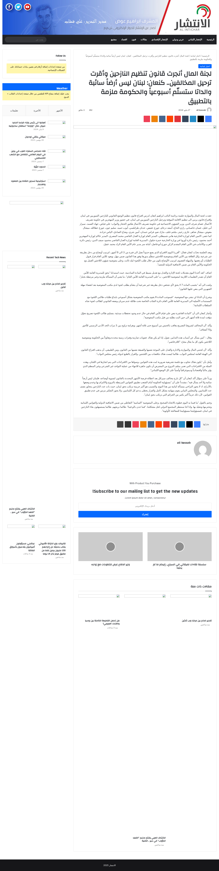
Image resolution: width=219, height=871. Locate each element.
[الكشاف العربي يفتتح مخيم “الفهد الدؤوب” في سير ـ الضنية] (145, 714)
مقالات (144, 39)
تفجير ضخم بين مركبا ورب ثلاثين (197, 621)
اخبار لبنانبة (195, 55)
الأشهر (59, 110)
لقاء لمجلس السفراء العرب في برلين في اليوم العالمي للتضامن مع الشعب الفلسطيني (27, 154)
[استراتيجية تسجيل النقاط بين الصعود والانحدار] (57, 185)
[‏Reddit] (170, 119)
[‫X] (201, 119)
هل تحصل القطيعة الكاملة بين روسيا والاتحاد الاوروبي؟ (102, 622)
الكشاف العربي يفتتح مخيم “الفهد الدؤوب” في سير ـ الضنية (149, 839)
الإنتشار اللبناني (195, 39)
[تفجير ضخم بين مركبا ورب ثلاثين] (191, 606)
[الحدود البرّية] (57, 171)
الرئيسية (210, 39)
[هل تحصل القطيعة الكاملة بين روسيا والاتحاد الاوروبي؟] (99, 606)
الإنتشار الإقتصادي (160, 39)
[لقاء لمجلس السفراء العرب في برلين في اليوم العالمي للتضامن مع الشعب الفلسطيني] (57, 155)
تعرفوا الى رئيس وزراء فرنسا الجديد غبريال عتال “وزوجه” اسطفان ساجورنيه (27, 124)
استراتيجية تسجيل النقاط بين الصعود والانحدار (28, 183)
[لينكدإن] (193, 119)
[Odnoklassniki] (154, 119)
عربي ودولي (178, 39)
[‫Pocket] (147, 119)
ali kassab (201, 110)
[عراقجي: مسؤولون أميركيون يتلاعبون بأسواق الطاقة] (21, 532)
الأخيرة (37, 110)
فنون (134, 39)
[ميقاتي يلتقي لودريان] (57, 141)
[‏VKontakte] (162, 119)
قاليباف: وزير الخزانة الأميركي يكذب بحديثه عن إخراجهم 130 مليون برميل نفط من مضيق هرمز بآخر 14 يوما (52, 549)
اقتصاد (124, 39)
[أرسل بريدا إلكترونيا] (195, 110)
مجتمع (114, 39)
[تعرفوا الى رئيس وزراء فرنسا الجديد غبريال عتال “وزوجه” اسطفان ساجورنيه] (57, 127)
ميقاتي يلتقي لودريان (35, 137)
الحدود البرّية (40, 167)
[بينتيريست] (177, 119)
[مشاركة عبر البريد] (128, 424)
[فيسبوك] (208, 119)
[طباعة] (120, 424)
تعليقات (14, 110)
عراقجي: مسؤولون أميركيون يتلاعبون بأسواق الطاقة (22, 547)
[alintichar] (109, 17)
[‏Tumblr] (185, 119)
